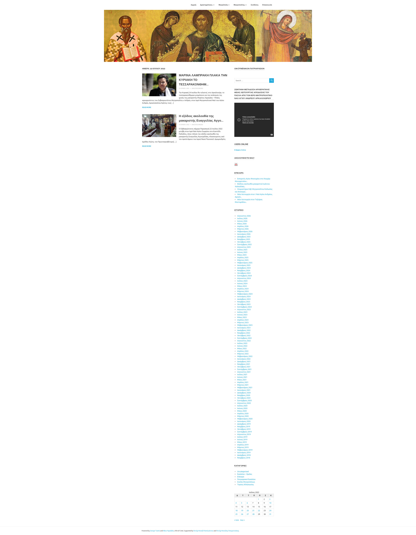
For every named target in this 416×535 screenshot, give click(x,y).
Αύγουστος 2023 (244, 309)
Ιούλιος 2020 (242, 406)
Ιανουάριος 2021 (243, 390)
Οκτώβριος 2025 (243, 242)
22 (259, 510)
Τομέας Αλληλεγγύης (245, 484)
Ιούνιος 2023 (242, 315)
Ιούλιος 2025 (242, 250)
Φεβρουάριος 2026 (244, 231)
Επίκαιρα (240, 477)
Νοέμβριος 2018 (243, 458)
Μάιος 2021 (242, 380)
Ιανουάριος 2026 (243, 234)
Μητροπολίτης (239, 5)
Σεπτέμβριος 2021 (244, 369)
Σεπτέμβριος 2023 (244, 307)
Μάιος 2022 (242, 348)
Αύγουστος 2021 (244, 372)
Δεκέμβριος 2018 (244, 455)
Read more (146, 107)
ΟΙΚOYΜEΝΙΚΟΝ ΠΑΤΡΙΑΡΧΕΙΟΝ (249, 68)
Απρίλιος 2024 (242, 289)
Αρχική (193, 5)
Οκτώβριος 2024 (243, 273)
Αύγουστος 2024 (244, 278)
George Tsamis (155, 531)
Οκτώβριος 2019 (243, 429)
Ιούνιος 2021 (242, 377)
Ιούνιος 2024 (242, 283)
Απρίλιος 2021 (242, 382)
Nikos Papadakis (168, 531)
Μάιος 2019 (242, 442)
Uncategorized (197, 88)
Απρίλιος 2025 (242, 257)
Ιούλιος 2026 (242, 218)
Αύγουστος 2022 (244, 341)
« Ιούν (236, 520)
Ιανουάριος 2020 (243, 421)
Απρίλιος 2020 (242, 413)
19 (242, 510)
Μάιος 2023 (242, 317)
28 (253, 514)
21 (253, 510)
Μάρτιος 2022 (243, 354)
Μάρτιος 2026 (243, 229)
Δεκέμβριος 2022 (244, 330)
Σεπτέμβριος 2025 (244, 244)
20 (248, 510)
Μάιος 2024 (242, 286)
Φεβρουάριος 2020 (244, 419)
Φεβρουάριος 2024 (244, 294)
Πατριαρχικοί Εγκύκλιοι (246, 479)
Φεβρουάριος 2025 (244, 263)
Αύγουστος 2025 (244, 247)
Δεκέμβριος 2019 (244, 424)
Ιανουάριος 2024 (243, 296)
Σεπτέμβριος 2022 (244, 338)
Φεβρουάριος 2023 (244, 325)
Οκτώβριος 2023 (243, 304)
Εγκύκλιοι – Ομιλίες (244, 474)
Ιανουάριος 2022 (243, 359)
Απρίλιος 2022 (242, 351)
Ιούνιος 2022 (242, 346)
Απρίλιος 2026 (242, 226)
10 (270, 503)
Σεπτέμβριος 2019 (244, 432)
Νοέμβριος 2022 (243, 333)
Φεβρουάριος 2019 (244, 450)
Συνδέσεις (254, 5)
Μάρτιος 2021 (243, 385)
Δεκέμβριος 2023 (244, 299)
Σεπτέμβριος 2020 (244, 400)
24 (270, 510)
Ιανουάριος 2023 (243, 328)
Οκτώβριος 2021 (243, 367)
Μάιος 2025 (242, 255)
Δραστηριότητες (206, 5)
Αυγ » (242, 520)
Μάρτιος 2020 (243, 416)
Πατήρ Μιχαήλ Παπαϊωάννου (203, 531)
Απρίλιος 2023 (242, 320)
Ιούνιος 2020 (242, 408)
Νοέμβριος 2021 (243, 364)
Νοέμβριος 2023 (243, 302)
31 (270, 514)
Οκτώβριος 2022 (243, 335)
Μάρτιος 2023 (243, 322)
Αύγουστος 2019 (244, 434)
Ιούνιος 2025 (242, 252)
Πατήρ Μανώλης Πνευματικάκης (228, 531)
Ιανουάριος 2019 (243, 453)
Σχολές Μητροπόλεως (246, 482)
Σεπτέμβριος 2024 (244, 276)
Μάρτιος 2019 (243, 447)
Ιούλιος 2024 (242, 281)
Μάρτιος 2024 (243, 291)
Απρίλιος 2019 (242, 445)
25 (236, 514)
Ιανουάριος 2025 (243, 265)
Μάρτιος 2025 (243, 260)
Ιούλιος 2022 (242, 343)
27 (248, 514)
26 (242, 514)
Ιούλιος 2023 (242, 312)
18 (236, 510)
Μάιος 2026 (242, 224)
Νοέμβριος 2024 (243, 270)
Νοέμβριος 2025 (243, 239)
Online (240, 150)
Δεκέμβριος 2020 (244, 393)
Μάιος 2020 (242, 411)
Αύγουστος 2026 (244, 216)
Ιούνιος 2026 (242, 221)
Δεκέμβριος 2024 (244, 268)
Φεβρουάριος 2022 (244, 356)
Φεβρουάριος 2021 (244, 387)
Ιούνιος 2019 (242, 440)
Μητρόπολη (223, 5)
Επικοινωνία (267, 5)
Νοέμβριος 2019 (243, 427)
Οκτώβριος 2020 (243, 398)
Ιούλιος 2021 (242, 374)
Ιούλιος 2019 (242, 437)
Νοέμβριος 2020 (243, 395)
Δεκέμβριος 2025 (244, 237)
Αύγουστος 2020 (244, 403)
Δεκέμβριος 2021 (244, 361)
